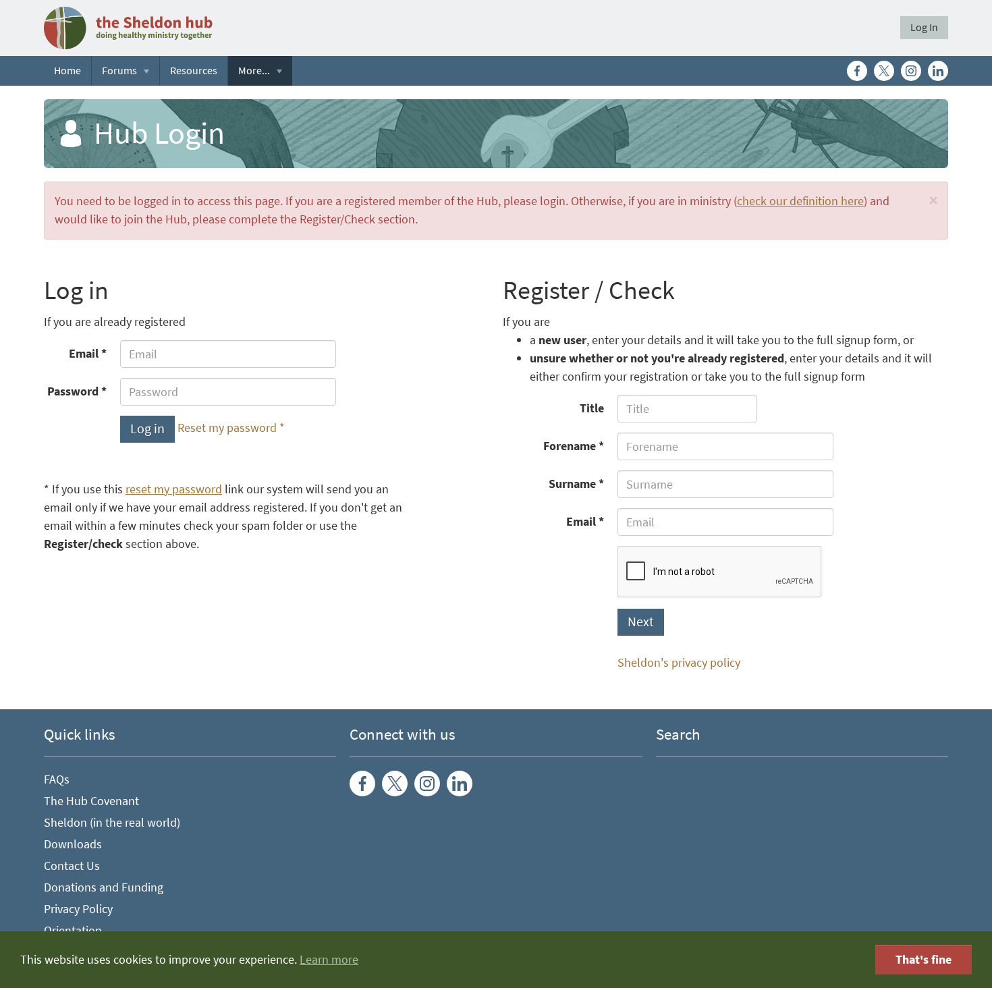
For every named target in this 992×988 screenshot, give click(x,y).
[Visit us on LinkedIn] (938, 71)
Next (641, 622)
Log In (924, 27)
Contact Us (72, 866)
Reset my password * (231, 428)
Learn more (329, 960)
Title (592, 408)
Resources (193, 70)
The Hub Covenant (91, 801)
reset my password (174, 489)
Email (84, 354)
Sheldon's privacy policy (678, 663)
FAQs (57, 779)
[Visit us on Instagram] (911, 71)
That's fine (923, 960)
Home (67, 70)
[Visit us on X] (884, 71)
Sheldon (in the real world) (112, 823)
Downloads (73, 844)
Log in (147, 429)
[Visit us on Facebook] (857, 71)
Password (73, 391)
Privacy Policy (78, 909)
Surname (572, 484)
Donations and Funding (103, 887)
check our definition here (800, 201)
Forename (569, 446)
